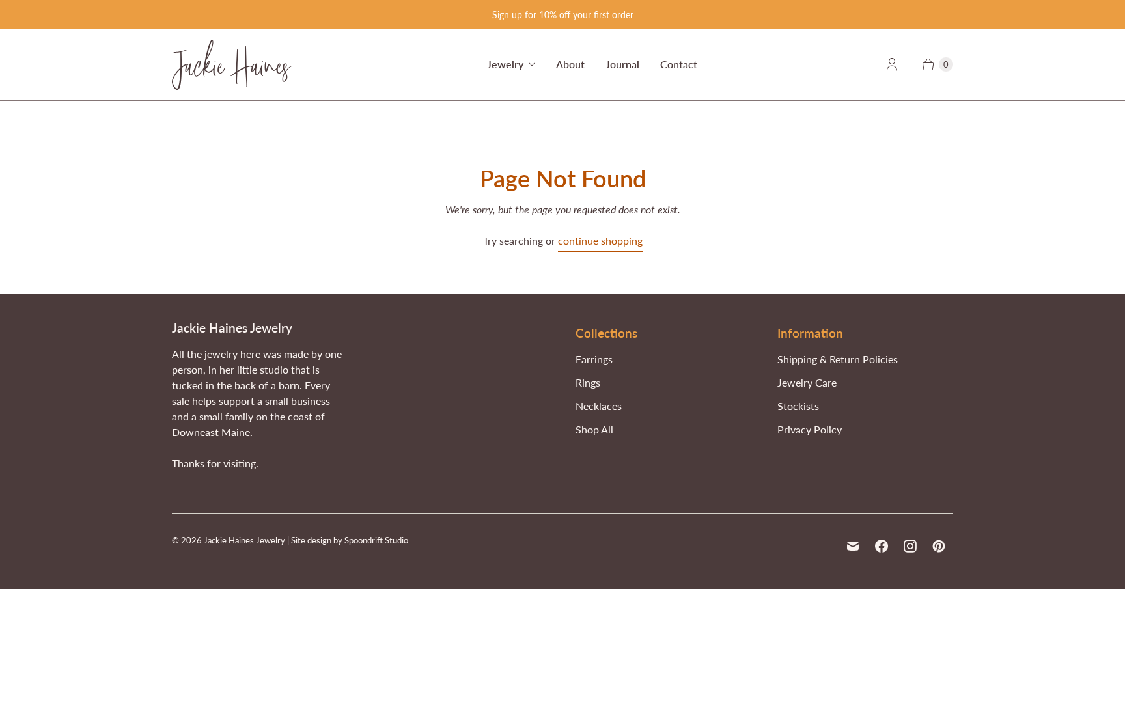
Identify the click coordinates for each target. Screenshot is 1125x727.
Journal (622, 64)
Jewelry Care (807, 382)
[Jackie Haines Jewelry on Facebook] (881, 546)
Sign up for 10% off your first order (562, 14)
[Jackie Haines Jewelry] (232, 65)
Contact (678, 64)
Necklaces (599, 406)
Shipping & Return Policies (837, 359)
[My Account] (892, 64)
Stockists (798, 406)
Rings (588, 382)
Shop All (594, 429)
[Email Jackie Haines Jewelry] (853, 546)
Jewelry (505, 64)
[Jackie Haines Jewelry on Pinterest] (938, 546)
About (570, 64)
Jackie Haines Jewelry (244, 540)
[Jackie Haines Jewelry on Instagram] (910, 546)
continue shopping (600, 240)
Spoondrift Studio (376, 540)
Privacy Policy (809, 429)
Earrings (594, 359)
